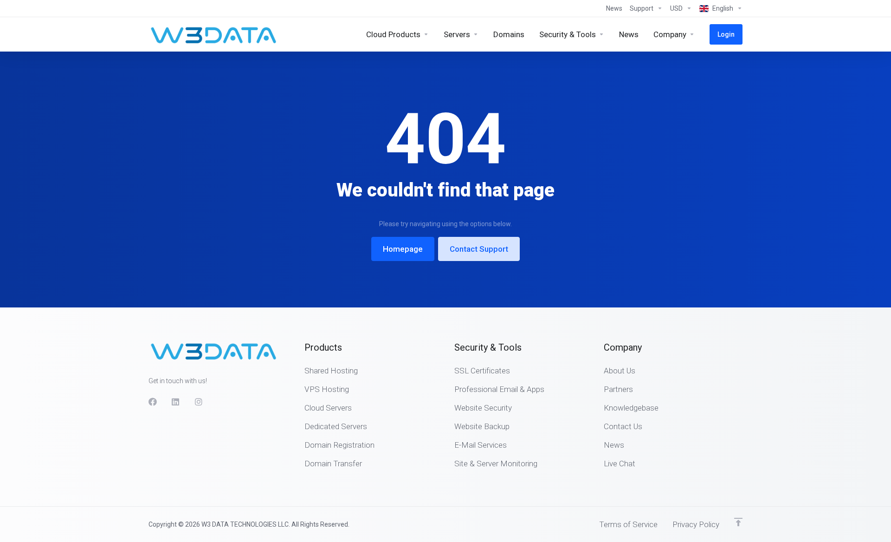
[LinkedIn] (175, 402)
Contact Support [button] (479, 249)
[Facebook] (152, 402)
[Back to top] (738, 522)
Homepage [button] (403, 249)
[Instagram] (199, 402)
